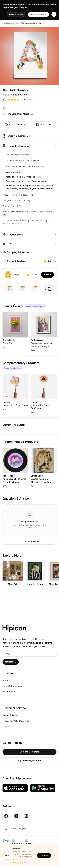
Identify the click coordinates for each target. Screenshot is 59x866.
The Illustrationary (10, 23)
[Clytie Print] (15, 324)
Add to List (45, 124)
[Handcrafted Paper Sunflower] (44, 386)
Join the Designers (29, 751)
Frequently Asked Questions (17, 721)
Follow (47, 274)
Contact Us (8, 726)
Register (8, 661)
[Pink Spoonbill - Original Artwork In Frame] (15, 460)
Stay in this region (38, 14)
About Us (7, 680)
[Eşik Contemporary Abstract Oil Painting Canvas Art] (44, 460)
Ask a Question (31, 541)
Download (44, 855)
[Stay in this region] (53, 14)
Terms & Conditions (12, 686)
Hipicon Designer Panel (29, 760)
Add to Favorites (17, 124)
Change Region (16, 14)
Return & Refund (11, 715)
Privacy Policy (9, 691)
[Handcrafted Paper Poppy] (15, 386)
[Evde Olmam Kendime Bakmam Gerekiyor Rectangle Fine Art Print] (44, 324)
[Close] (54, 855)
